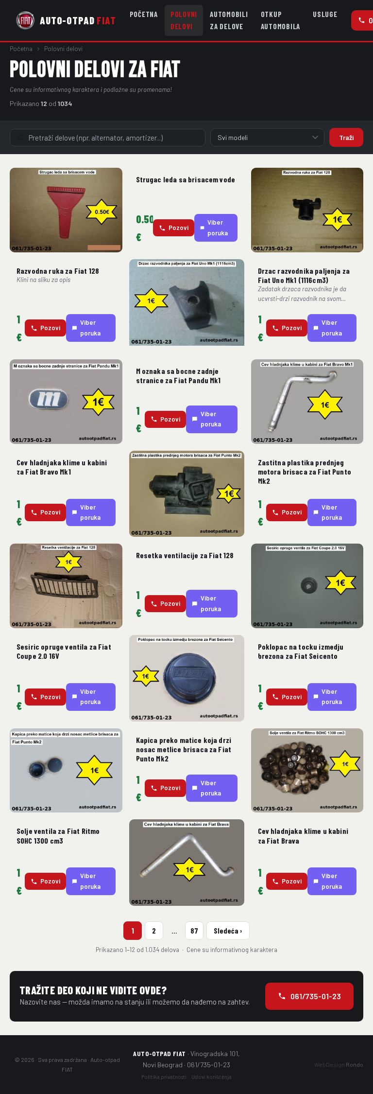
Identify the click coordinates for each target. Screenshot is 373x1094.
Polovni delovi (183, 20)
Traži (346, 137)
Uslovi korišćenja (211, 1077)
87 (194, 930)
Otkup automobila (281, 20)
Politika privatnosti (163, 1077)
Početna (144, 14)
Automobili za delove (229, 20)
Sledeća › (228, 930)
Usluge (325, 14)
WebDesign (338, 1064)
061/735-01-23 (315, 996)
